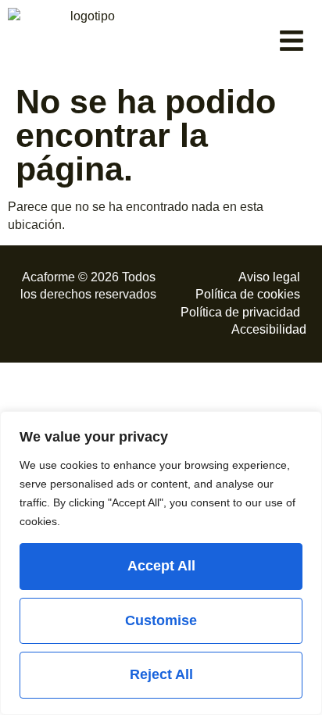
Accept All (161, 566)
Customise (161, 620)
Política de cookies (247, 294)
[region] (161, 563)
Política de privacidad (240, 312)
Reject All (161, 674)
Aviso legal (269, 277)
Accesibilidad (268, 329)
